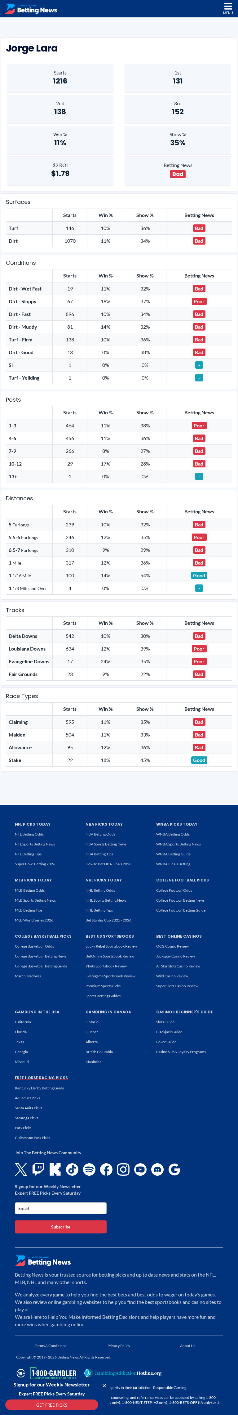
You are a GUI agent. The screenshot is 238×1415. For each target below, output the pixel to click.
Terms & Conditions (50, 1345)
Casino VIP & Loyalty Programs (181, 1051)
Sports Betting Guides (103, 996)
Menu (228, 13)
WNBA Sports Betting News (178, 844)
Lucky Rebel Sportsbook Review (111, 946)
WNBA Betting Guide (173, 854)
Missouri (22, 1061)
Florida (21, 1032)
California (23, 1022)
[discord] (157, 1169)
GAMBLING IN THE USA (37, 1012)
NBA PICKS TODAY (104, 824)
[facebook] (106, 1169)
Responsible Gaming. (170, 1387)
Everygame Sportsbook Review (110, 976)
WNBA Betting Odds (173, 834)
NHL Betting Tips (99, 910)
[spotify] (89, 1169)
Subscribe (60, 1226)
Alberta (92, 1041)
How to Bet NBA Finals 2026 (108, 864)
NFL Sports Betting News (35, 844)
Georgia (21, 1051)
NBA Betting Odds (100, 834)
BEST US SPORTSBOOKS (110, 936)
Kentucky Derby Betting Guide (39, 1088)
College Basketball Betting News (40, 956)
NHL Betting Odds (100, 890)
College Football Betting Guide (180, 910)
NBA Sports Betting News (106, 844)
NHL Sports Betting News (106, 900)
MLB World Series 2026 (34, 920)
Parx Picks (23, 1127)
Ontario (92, 1022)
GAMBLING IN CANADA (108, 1012)
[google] (174, 1169)
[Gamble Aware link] (45, 1373)
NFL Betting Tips (28, 854)
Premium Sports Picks (103, 986)
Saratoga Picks (26, 1117)
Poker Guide (166, 1041)
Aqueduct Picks (27, 1098)
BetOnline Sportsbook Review (110, 956)
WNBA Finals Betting (173, 864)
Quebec (92, 1032)
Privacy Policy (119, 1345)
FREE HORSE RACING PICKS (41, 1077)
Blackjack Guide (169, 1032)
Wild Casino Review (172, 976)
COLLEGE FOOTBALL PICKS (182, 880)
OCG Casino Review (172, 946)
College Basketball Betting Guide (41, 966)
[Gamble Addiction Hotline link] (123, 1373)
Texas (19, 1041)
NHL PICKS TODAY (104, 880)
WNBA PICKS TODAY (176, 824)
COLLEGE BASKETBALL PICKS (43, 936)
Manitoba (93, 1061)
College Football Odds (174, 890)
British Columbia (99, 1051)
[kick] (55, 1169)
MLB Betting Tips (28, 910)
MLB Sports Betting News (35, 900)
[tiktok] (72, 1169)
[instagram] (123, 1169)
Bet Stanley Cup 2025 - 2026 (108, 920)
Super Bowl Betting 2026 (35, 864)
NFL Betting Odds (29, 834)
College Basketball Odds (34, 946)
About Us (187, 1345)
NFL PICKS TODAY (33, 824)
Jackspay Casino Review (175, 956)
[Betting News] (31, 9)
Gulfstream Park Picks (32, 1137)
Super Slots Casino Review (177, 986)
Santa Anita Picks (28, 1108)
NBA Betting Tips (99, 854)
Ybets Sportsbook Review (106, 966)
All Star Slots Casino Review (178, 966)
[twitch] (38, 1169)
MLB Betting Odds (30, 890)
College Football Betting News (180, 900)
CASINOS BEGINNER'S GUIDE (184, 1012)
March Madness (28, 976)
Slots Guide (165, 1022)
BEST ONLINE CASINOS (179, 936)
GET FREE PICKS (51, 1405)
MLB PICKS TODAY (33, 880)
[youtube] (140, 1169)
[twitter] (21, 1169)
